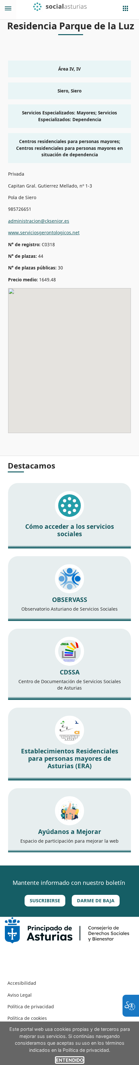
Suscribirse (45, 900)
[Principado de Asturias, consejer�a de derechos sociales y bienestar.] (67, 929)
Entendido (69, 1060)
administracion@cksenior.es (38, 221)
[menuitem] (22, 983)
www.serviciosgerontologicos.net (44, 232)
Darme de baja (95, 900)
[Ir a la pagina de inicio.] (64, 6)
